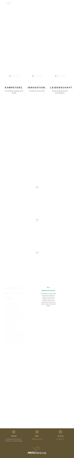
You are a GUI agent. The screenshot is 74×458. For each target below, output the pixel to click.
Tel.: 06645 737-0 (60, 439)
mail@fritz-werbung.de (37, 439)
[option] (15, 54)
